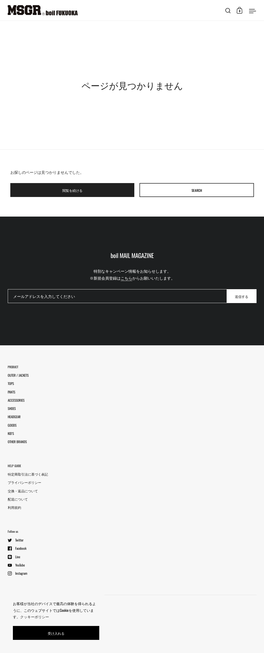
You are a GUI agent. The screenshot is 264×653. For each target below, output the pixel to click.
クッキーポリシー (34, 616)
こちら (126, 278)
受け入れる (56, 633)
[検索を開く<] (228, 10)
